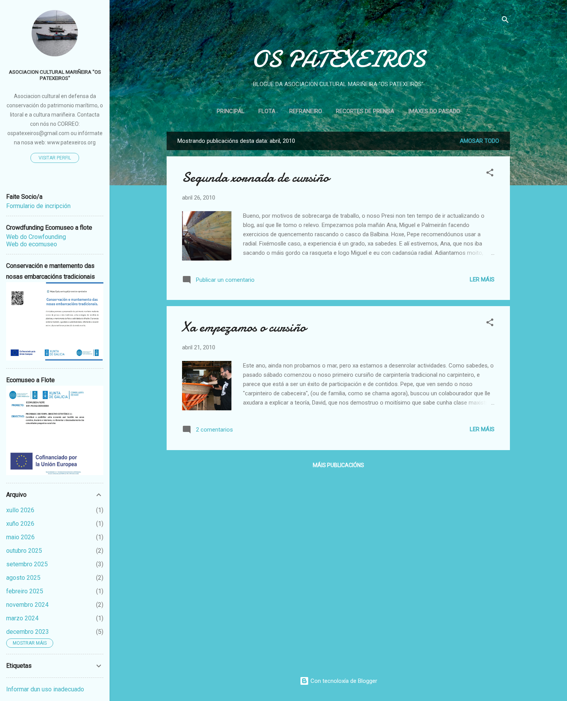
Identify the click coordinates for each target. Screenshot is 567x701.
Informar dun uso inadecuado (45, 689)
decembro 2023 (27, 631)
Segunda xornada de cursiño (255, 177)
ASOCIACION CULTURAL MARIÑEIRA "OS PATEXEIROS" (55, 75)
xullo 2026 (20, 510)
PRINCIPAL (231, 111)
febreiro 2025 (24, 591)
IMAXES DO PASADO (434, 111)
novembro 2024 (27, 604)
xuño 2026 (20, 523)
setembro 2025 (27, 564)
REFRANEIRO (305, 111)
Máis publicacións (338, 465)
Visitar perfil (55, 158)
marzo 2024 (22, 618)
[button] (489, 174)
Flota (266, 111)
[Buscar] (505, 21)
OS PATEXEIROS (338, 59)
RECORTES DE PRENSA (365, 111)
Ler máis (482, 279)
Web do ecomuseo (31, 244)
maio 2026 (20, 537)
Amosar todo (479, 140)
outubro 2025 (24, 550)
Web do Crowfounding (36, 236)
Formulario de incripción (38, 206)
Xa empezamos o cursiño (244, 327)
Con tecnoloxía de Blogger (343, 680)
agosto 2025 (23, 577)
